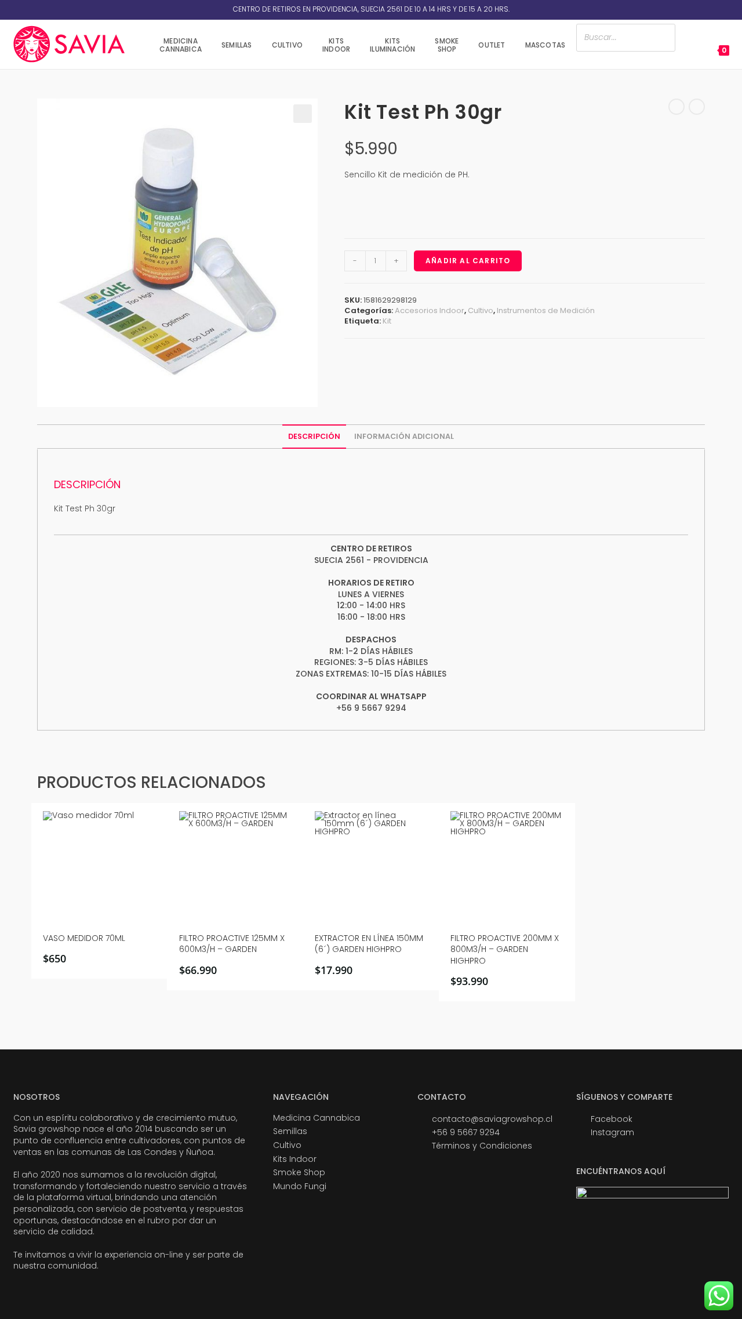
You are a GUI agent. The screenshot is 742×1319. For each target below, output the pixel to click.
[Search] (663, 37)
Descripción (314, 436)
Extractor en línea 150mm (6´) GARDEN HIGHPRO (369, 944)
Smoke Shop (299, 1172)
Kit (387, 320)
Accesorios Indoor (429, 310)
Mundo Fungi (299, 1186)
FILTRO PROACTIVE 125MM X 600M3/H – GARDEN (232, 944)
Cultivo (480, 310)
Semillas (290, 1131)
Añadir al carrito (467, 261)
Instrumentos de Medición (546, 310)
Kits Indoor (295, 1159)
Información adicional (404, 436)
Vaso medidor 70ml (84, 938)
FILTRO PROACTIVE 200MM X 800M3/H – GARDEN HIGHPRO (504, 949)
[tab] (314, 436)
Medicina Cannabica (316, 1118)
